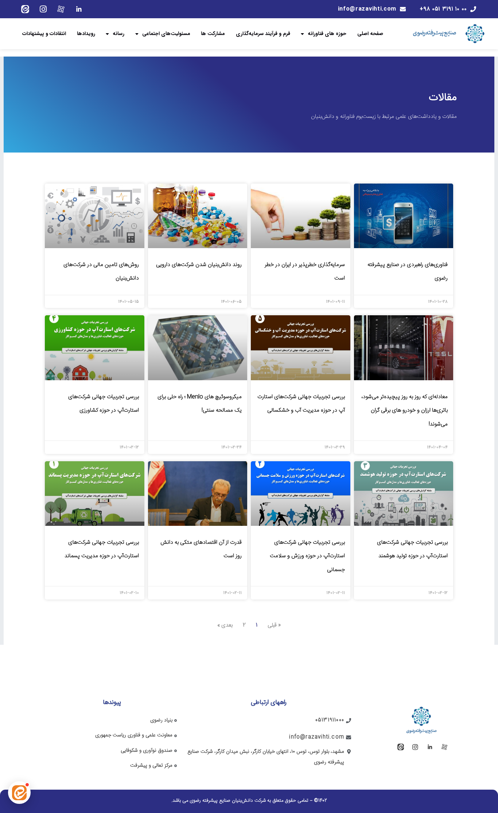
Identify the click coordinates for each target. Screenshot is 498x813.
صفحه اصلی (370, 34)
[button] (19, 792)
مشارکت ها (213, 34)
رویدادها (86, 34)
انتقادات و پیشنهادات (44, 34)
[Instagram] (43, 9)
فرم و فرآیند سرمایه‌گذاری (263, 34)
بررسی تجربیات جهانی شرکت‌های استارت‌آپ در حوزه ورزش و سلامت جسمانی (307, 556)
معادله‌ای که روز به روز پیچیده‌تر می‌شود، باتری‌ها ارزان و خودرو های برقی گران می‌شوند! (404, 410)
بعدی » (225, 625)
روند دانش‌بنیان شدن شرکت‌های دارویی (199, 264)
